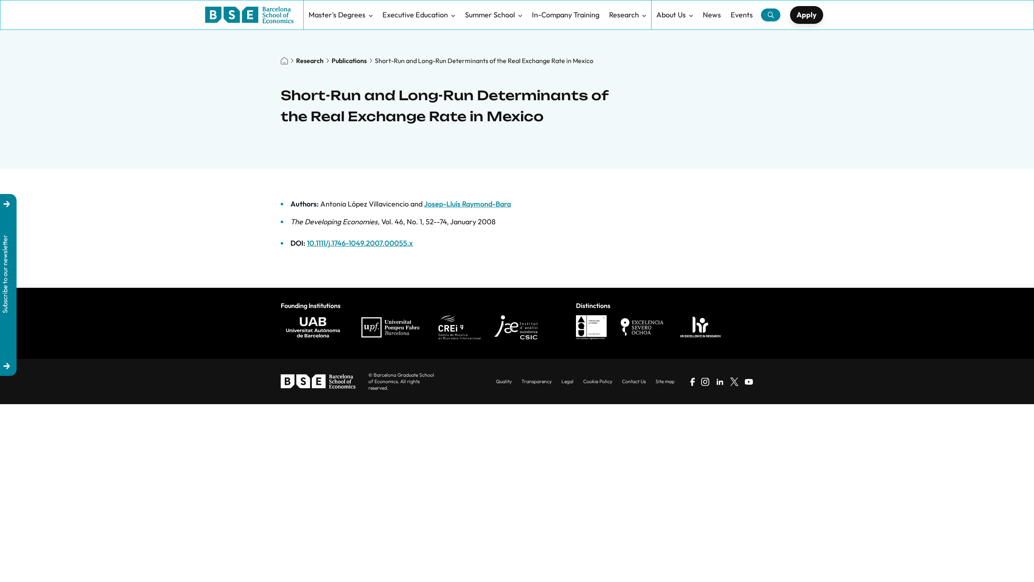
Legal (567, 381)
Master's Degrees (337, 14)
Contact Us (634, 381)
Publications (349, 61)
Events (742, 14)
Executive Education (415, 14)
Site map (665, 381)
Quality (504, 381)
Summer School (490, 14)
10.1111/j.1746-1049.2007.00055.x (360, 243)
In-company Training (565, 14)
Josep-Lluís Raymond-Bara (467, 204)
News (712, 14)
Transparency (536, 381)
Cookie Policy (597, 381)
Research (624, 14)
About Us (671, 14)
